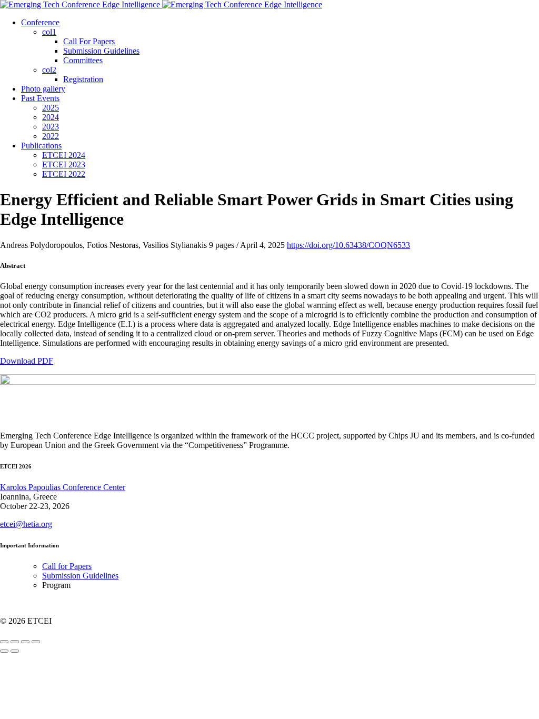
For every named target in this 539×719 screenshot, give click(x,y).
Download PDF (26, 360)
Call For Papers (89, 41)
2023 (50, 126)
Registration (83, 79)
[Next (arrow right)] (15, 651)
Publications (41, 145)
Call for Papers (67, 566)
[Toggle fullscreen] (25, 641)
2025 (50, 107)
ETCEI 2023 (63, 164)
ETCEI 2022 (63, 173)
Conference (40, 22)
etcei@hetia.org (26, 524)
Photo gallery (43, 88)
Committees (83, 60)
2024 (50, 117)
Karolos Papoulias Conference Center (62, 487)
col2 (49, 69)
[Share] (15, 641)
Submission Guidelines (101, 50)
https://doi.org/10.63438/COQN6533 (348, 245)
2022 (50, 136)
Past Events (40, 98)
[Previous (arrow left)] (4, 651)
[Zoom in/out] (36, 641)
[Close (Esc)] (4, 641)
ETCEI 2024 (63, 155)
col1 (49, 31)
